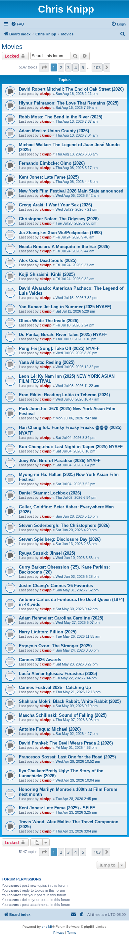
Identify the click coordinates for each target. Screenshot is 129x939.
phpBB (47, 926)
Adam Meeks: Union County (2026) (54, 130)
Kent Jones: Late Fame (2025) (49, 177)
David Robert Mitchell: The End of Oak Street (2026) (71, 89)
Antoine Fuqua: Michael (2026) (50, 729)
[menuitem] (17, 24)
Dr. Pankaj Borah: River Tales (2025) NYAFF (63, 334)
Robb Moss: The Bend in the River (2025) (60, 116)
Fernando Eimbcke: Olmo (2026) (52, 163)
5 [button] (83, 67)
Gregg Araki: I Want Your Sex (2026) (55, 204)
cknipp (46, 94)
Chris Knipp (66, 9)
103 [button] (97, 67)
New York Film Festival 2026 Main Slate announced (71, 191)
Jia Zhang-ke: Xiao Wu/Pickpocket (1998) (60, 232)
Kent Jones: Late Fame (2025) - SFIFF (57, 807)
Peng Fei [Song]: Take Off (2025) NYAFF (59, 348)
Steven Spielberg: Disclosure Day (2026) (60, 539)
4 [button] (75, 67)
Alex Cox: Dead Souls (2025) (47, 260)
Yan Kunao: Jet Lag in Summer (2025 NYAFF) (65, 306)
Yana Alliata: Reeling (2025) (46, 362)
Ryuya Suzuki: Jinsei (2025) (47, 553)
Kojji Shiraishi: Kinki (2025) (47, 274)
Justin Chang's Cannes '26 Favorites (56, 585)
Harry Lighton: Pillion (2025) (47, 631)
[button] (44, 67)
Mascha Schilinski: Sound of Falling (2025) (63, 715)
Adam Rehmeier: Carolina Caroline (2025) (61, 618)
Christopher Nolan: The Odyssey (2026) (59, 218)
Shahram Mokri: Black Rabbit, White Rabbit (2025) (70, 701)
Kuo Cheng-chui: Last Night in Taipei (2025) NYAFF (71, 446)
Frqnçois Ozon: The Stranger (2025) (55, 645)
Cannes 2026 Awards (40, 659)
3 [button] (68, 67)
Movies (12, 46)
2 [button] (61, 67)
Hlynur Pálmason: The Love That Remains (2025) (68, 103)
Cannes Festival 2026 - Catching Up (55, 687)
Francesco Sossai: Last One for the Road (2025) (67, 756)
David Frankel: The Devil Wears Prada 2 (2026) (66, 743)
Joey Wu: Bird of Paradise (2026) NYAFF (60, 460)
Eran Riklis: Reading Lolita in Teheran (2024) (64, 394)
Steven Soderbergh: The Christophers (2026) (64, 525)
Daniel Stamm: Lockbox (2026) (50, 493)
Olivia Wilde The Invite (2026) (48, 320)
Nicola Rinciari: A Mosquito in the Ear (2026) (64, 246)
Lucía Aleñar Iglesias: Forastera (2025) (58, 673)
